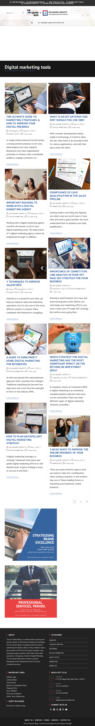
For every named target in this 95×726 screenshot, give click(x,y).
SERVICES (38, 720)
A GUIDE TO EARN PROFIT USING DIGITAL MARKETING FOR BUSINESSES (23, 361)
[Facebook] (54, 709)
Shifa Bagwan (13, 131)
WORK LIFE (53, 666)
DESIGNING (53, 649)
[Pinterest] (63, 709)
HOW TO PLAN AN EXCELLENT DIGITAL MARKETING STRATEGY (24, 440)
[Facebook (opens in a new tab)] (78, 10)
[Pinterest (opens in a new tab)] (83, 10)
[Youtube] (66, 709)
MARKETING (56, 206)
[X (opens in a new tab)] (73, 10)
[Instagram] (57, 709)
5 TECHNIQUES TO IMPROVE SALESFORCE (23, 283)
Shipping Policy (11, 688)
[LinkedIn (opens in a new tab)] (83, 15)
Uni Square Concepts (64, 723)
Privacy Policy (11, 683)
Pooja (11, 289)
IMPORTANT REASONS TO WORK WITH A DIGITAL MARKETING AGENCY (21, 206)
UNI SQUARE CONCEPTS (61, 124)
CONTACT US (65, 720)
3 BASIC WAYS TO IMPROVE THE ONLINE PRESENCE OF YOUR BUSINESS (69, 453)
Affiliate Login (11, 677)
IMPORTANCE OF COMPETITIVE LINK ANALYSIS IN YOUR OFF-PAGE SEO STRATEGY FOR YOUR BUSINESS (69, 276)
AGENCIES (52, 640)
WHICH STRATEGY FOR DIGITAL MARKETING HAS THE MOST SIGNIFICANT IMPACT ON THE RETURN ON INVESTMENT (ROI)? (69, 363)
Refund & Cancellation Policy (16, 685)
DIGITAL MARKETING (59, 127)
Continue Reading (12, 164)
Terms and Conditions (13, 694)
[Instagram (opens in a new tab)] (88, 10)
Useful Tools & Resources (15, 696)
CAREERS (54, 720)
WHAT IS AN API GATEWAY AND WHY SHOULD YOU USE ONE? (69, 118)
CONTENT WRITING (56, 644)
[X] (51, 709)
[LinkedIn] (60, 709)
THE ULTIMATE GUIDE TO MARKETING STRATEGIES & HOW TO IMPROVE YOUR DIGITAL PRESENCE (23, 121)
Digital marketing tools (27, 71)
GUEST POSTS (14, 134)
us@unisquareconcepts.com (65, 700)
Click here (9, 706)
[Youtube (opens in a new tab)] (88, 15)
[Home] (5, 71)
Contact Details (11, 680)
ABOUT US (29, 720)
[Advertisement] (47, 43)
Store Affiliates (11, 691)
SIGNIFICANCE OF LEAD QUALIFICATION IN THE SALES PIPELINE (68, 196)
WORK (46, 720)
